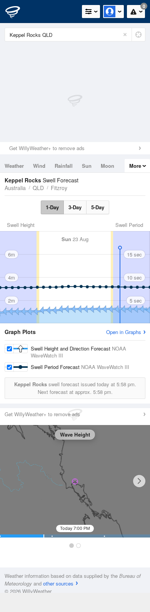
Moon (107, 165)
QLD (38, 188)
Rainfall (64, 165)
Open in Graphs (123, 332)
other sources (58, 583)
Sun (87, 165)
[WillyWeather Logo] (17, 11)
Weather (14, 165)
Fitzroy (59, 188)
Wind (39, 165)
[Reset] (125, 34)
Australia (15, 188)
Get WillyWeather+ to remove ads (47, 148)
